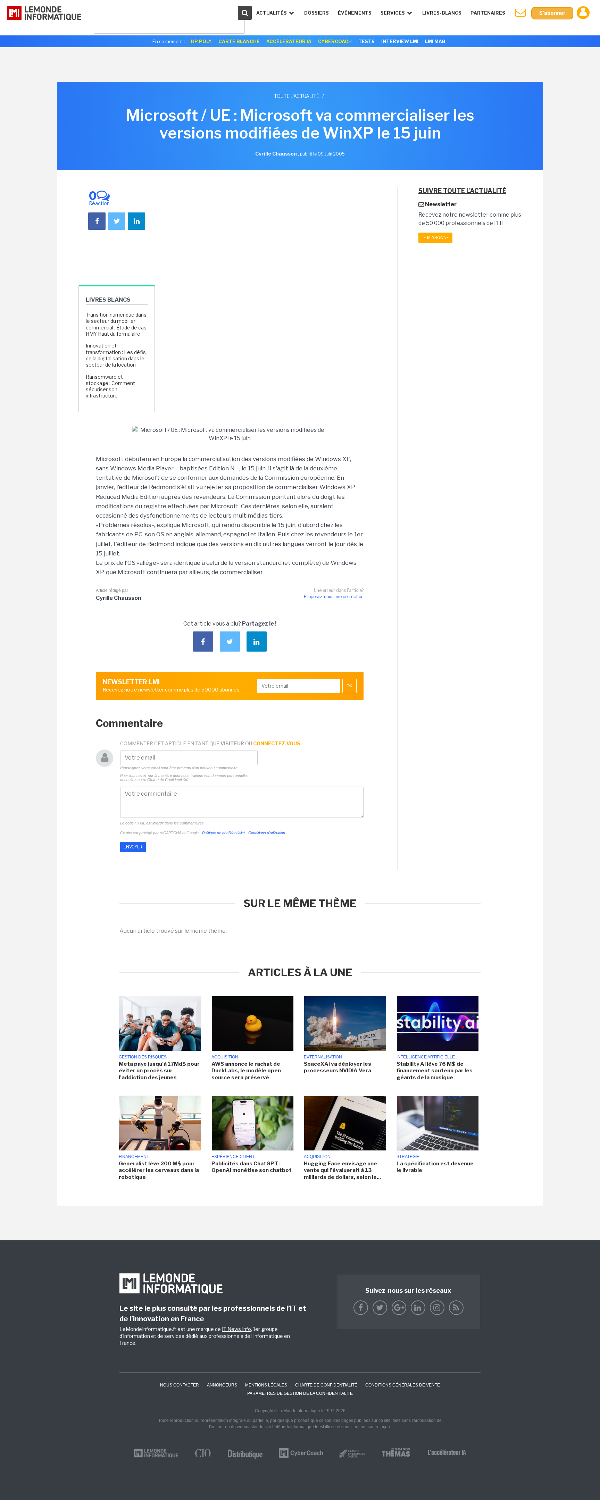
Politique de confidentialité (223, 833)
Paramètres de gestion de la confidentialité (300, 1393)
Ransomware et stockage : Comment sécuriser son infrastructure (110, 386)
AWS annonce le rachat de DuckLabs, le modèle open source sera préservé (246, 1071)
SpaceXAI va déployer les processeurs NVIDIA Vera (337, 1067)
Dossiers (316, 13)
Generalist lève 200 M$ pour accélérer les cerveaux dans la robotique (159, 1170)
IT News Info (236, 1329)
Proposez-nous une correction (334, 596)
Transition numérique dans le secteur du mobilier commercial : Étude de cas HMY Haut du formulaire (116, 324)
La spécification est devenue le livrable (435, 1167)
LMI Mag (435, 41)
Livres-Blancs (441, 13)
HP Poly (201, 41)
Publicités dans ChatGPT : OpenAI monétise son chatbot (251, 1167)
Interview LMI (399, 41)
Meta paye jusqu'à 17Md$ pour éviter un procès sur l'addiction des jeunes (159, 1071)
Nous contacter (179, 1385)
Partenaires (487, 13)
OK (349, 686)
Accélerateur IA (288, 41)
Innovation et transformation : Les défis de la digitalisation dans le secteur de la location (116, 355)
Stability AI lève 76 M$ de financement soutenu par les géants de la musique (435, 1071)
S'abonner (552, 13)
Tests (366, 41)
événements (355, 13)
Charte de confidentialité (326, 1385)
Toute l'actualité (296, 96)
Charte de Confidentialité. (168, 780)
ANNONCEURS (222, 1385)
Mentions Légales (266, 1385)
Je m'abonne (435, 237)
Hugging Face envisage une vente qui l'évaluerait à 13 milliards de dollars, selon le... (342, 1170)
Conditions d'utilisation (266, 833)
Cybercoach (335, 41)
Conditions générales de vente (402, 1385)
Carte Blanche (239, 41)
